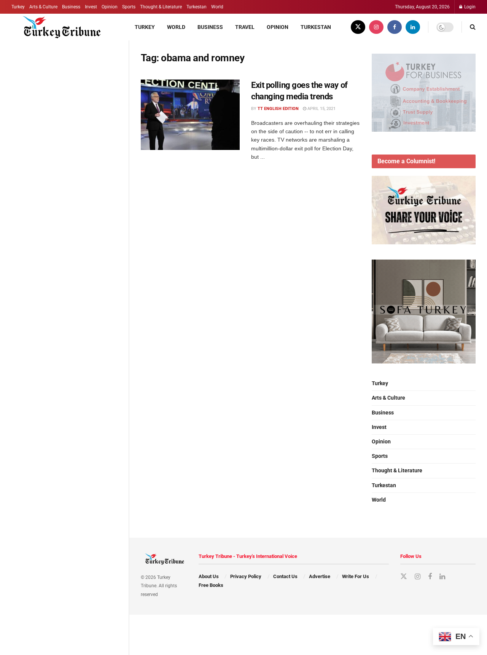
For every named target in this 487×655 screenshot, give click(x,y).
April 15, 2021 (321, 108)
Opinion (110, 7)
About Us (209, 576)
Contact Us (285, 576)
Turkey (18, 7)
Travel (245, 27)
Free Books (211, 585)
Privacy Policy (245, 576)
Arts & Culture (43, 7)
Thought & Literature (161, 7)
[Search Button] (473, 27)
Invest (91, 7)
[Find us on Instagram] (376, 27)
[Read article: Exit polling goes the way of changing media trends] (190, 115)
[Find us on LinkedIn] (413, 27)
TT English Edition (278, 108)
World (217, 7)
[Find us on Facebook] (394, 27)
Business (71, 7)
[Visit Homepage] (57, 27)
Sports (128, 7)
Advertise (319, 576)
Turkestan (196, 7)
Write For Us (355, 576)
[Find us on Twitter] (358, 27)
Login (469, 7)
